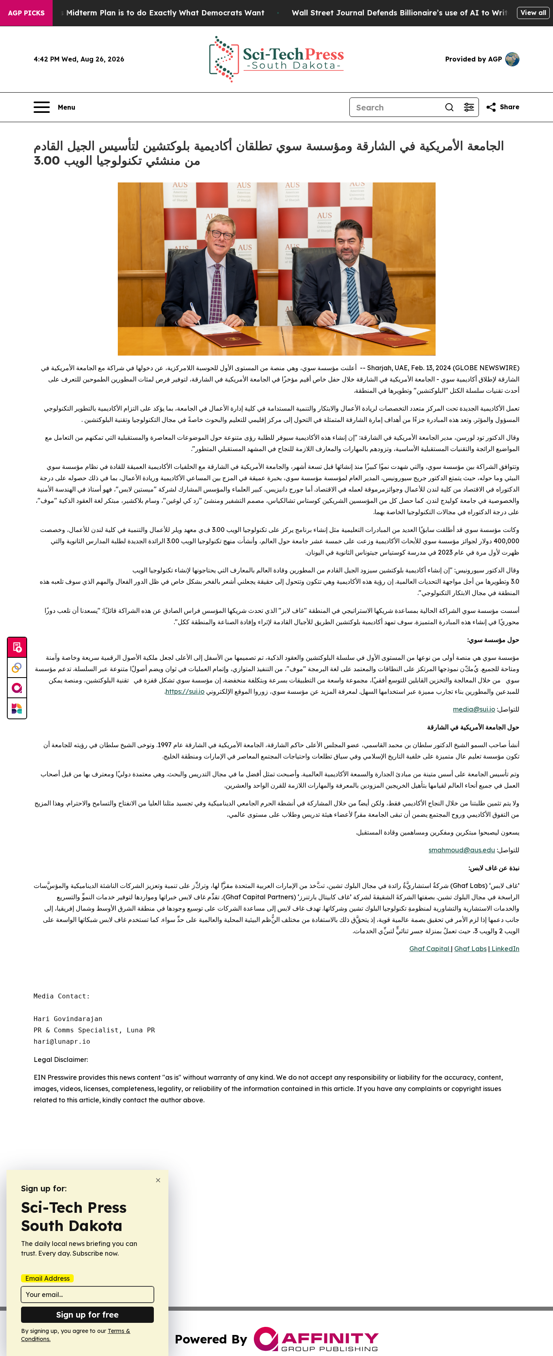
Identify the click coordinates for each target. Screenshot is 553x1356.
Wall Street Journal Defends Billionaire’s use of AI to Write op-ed (414, 12)
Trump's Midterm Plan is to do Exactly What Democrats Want (149, 12)
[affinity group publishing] (17, 688)
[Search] (449, 107)
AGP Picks (26, 13)
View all (533, 12)
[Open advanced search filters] (469, 107)
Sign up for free (87, 1314)
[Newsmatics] (17, 708)
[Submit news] (17, 648)
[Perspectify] (17, 668)
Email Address (47, 1278)
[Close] (158, 1180)
